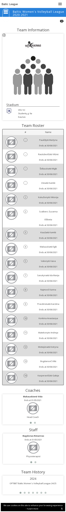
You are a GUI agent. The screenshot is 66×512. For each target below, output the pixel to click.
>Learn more (32, 508)
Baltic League (10, 4)
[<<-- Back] (4, 35)
